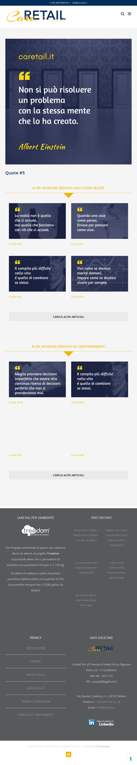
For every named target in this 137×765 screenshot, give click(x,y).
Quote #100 (16, 402)
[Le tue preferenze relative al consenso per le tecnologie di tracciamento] (130, 758)
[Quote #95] (37, 274)
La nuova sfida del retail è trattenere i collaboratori (86, 567)
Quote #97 (77, 244)
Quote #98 (15, 244)
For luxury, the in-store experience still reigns (86, 600)
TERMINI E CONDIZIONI (35, 701)
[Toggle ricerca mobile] (122, 14)
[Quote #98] (37, 221)
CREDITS (36, 661)
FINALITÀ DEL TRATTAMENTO (35, 715)
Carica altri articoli (68, 317)
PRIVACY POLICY (35, 675)
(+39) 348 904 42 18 (107, 702)
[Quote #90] (99, 432)
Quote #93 (15, 455)
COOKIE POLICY (35, 688)
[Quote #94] (99, 274)
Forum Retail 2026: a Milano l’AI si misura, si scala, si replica (86, 535)
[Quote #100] (37, 379)
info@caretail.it (79, 2)
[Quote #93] (37, 432)
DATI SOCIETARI (35, 648)
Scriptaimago (103, 746)
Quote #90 (77, 455)
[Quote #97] (99, 221)
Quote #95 (15, 296)
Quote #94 (77, 296)
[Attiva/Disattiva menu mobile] (130, 14)
